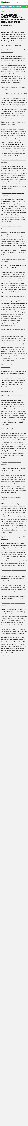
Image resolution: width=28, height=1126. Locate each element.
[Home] (5, 2)
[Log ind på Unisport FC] (18, 2)
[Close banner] (26, 6)
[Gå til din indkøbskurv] (21, 2)
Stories (8, 11)
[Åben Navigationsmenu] (25, 2)
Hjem (2, 11)
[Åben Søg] (14, 2)
